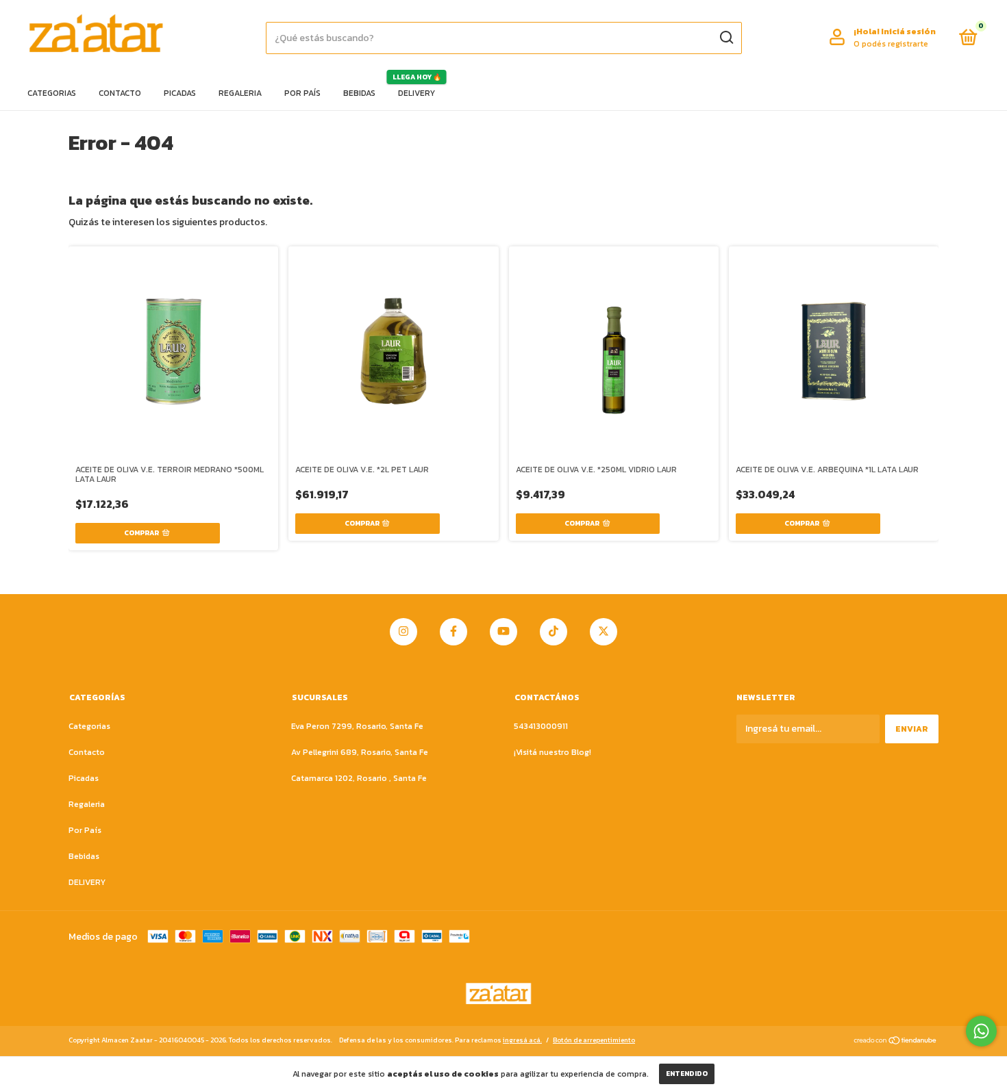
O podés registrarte (891, 44)
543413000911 (541, 726)
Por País (302, 93)
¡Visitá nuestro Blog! (552, 752)
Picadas (180, 93)
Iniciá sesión (908, 31)
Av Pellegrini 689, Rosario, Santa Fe (359, 752)
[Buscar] (725, 37)
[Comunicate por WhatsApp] (981, 1031)
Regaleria (240, 93)
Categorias (51, 93)
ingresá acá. (522, 1040)
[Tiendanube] (895, 1042)
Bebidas (359, 93)
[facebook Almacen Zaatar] (453, 631)
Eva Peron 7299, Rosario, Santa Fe (357, 726)
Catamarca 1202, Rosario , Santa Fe (359, 778)
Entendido (687, 1073)
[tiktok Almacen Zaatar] (553, 631)
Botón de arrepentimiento (594, 1040)
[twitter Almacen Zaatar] (603, 631)
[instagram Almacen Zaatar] (403, 631)
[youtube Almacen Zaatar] (503, 631)
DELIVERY (416, 93)
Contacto (120, 93)
